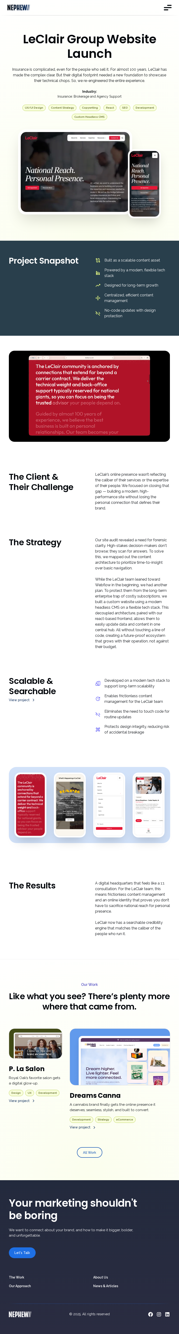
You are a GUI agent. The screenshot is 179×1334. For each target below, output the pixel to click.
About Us (100, 1277)
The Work (16, 1277)
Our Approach (20, 1286)
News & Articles (105, 1286)
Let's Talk (22, 1253)
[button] (167, 7)
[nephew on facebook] (150, 1314)
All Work (89, 1152)
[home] (18, 8)
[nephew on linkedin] (167, 1314)
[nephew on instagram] (159, 1314)
